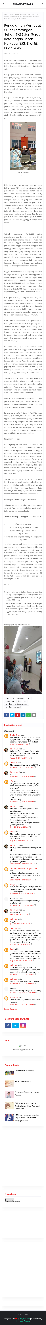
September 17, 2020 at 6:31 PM (22, 880)
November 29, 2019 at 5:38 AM (22, 767)
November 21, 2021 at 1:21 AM (22, 974)
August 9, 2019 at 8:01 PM (20, 758)
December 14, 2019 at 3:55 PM (22, 802)
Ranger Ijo (14, 884)
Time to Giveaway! (23, 1081)
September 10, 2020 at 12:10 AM (23, 864)
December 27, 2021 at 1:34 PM (22, 1004)
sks (25, 701)
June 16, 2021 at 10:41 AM (20, 944)
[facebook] (8, 1025)
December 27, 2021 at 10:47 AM (22, 993)
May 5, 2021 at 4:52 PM (19, 914)
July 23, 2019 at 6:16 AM (19, 744)
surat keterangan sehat (13, 707)
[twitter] (15, 1025)
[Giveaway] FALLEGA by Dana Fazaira (27, 1093)
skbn (19, 701)
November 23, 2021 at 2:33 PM (22, 983)
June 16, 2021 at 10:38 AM (20, 924)
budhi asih (20, 698)
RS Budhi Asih (10, 701)
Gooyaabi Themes (23, 1321)
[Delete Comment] (29, 744)
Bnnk (12, 949)
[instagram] (23, 1025)
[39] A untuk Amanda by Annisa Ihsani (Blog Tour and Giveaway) (27, 1106)
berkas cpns (14, 14)
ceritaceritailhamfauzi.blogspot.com (23, 868)
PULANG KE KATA (23, 4)
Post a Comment (10, 1009)
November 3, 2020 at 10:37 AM (22, 905)
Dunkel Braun (15, 735)
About (27, 1314)
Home (6, 14)
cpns (28, 698)
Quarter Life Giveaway (24, 1070)
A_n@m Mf (14, 997)
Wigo (12, 831)
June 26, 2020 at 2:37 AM (19, 827)
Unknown (13, 762)
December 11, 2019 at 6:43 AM (22, 776)
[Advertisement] (23, 1158)
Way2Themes (25, 1319)
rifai (11, 781)
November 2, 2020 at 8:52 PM (21, 893)
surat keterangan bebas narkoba (16, 704)
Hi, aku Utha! (15, 749)
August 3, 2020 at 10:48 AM (20, 841)
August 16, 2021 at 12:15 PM (21, 960)
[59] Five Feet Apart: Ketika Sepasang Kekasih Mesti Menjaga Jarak (27, 1118)
